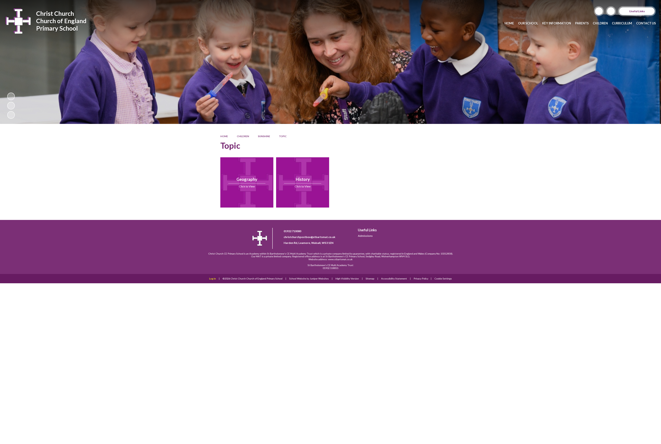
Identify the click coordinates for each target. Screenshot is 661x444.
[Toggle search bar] (599, 11)
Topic (283, 136)
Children (243, 136)
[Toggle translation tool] (611, 11)
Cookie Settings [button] (443, 278)
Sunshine (264, 136)
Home (224, 136)
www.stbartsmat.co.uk (340, 259)
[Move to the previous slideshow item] (11, 105)
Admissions (365, 235)
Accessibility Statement (394, 278)
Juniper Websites (319, 278)
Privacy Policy (421, 278)
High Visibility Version (347, 278)
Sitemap (370, 278)
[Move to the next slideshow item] (11, 115)
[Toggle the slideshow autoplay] (11, 96)
